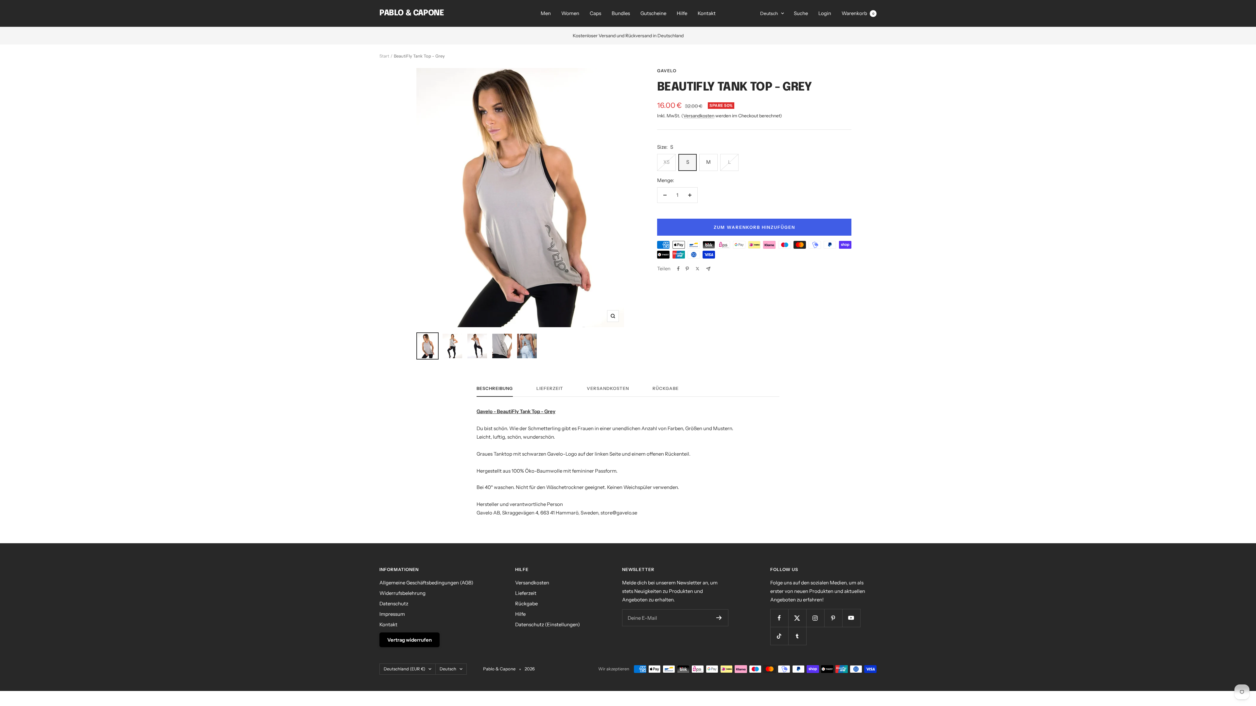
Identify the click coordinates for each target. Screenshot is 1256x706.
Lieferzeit (549, 388)
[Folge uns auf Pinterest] (833, 618)
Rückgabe (666, 388)
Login (824, 13)
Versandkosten (698, 116)
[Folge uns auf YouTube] (851, 618)
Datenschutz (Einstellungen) (547, 624)
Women (570, 13)
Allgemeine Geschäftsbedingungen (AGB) (426, 583)
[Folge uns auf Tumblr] (797, 636)
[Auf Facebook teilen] (678, 268)
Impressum (392, 614)
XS (666, 162)
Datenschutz (393, 603)
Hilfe (682, 13)
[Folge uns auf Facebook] (779, 618)
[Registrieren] (719, 617)
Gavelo (666, 70)
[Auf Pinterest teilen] (687, 268)
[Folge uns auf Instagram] (815, 618)
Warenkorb (858, 13)
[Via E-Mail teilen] (708, 269)
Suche (801, 13)
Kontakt (707, 13)
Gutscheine (653, 13)
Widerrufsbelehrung (402, 593)
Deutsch (769, 13)
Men (546, 13)
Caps (595, 13)
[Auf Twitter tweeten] (697, 268)
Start (384, 56)
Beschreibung (495, 388)
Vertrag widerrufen (409, 640)
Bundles (621, 13)
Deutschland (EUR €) (404, 668)
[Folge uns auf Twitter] (797, 618)
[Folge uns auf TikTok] (779, 636)
